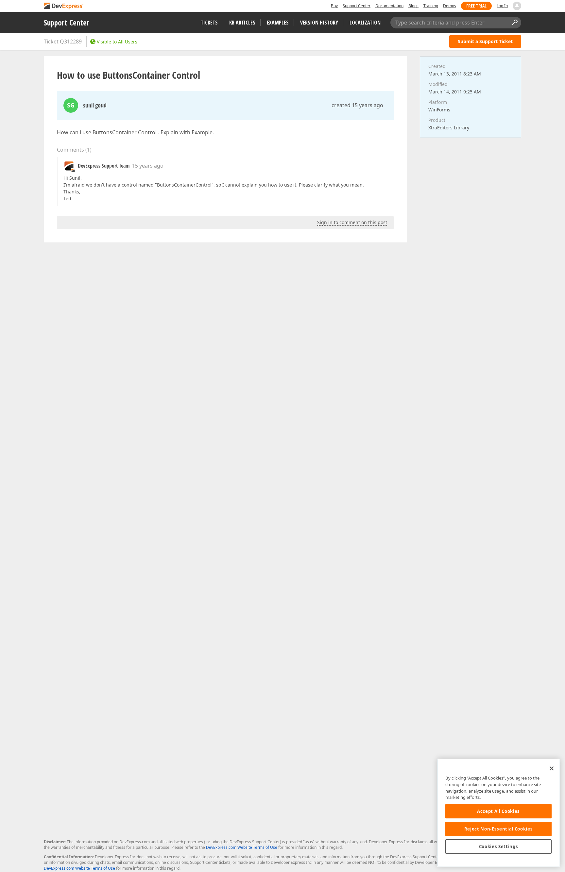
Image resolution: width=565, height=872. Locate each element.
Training (430, 5)
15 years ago (147, 165)
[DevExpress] (64, 6)
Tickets (209, 22)
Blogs (413, 5)
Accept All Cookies (498, 811)
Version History (319, 22)
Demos (449, 5)
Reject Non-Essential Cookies (498, 829)
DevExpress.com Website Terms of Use (241, 847)
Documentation (389, 5)
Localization (365, 22)
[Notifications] (517, 6)
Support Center (356, 5)
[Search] (514, 22)
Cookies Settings (498, 846)
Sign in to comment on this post (352, 222)
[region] (498, 813)
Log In (502, 5)
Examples (278, 22)
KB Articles (242, 22)
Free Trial (476, 6)
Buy (334, 5)
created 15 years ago (357, 105)
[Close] (551, 768)
